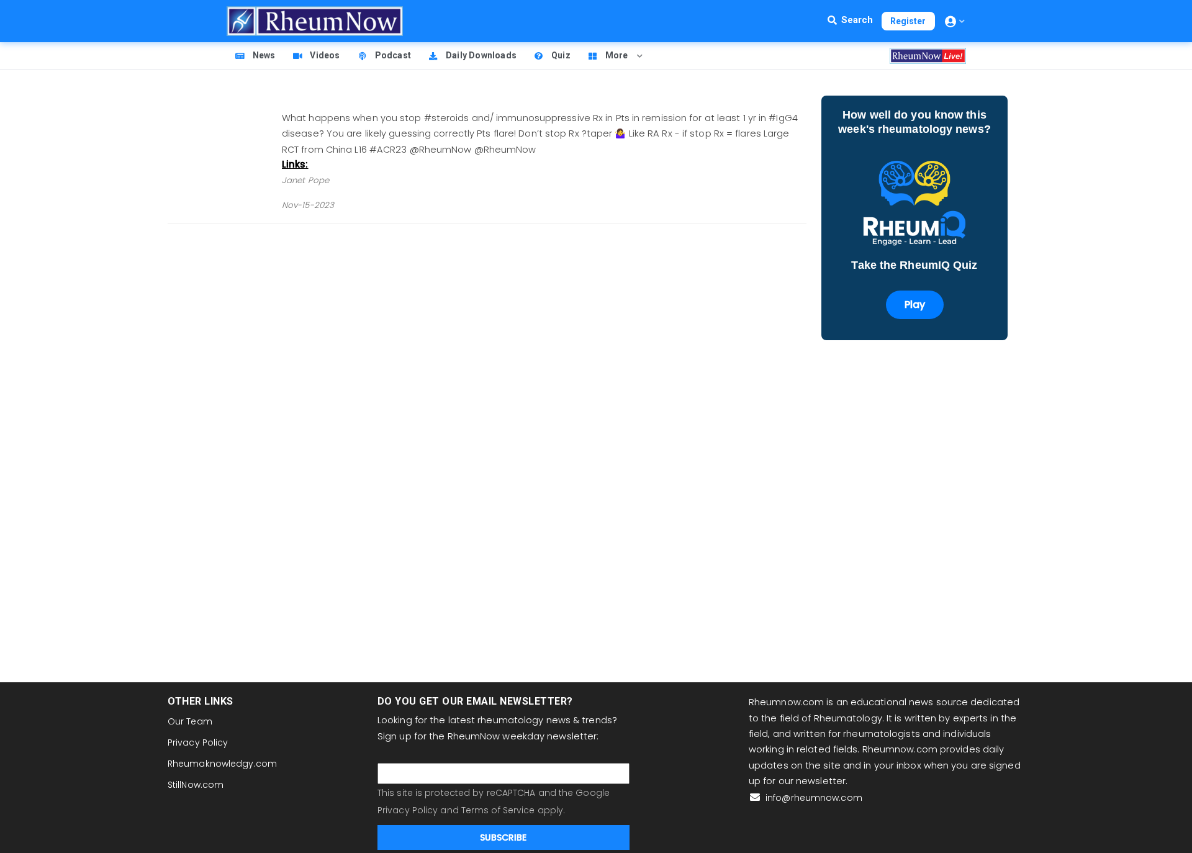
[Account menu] (955, 21)
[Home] (315, 21)
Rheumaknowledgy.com (222, 763)
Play (915, 304)
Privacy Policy (198, 742)
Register (908, 21)
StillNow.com (196, 785)
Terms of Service (498, 810)
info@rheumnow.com (812, 798)
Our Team (190, 721)
